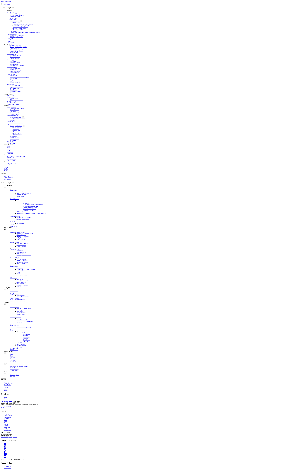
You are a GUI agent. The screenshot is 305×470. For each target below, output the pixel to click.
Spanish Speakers (14, 114)
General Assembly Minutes (20, 28)
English (6, 167)
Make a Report (17, 127)
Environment (13, 75)
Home (5, 397)
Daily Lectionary (11, 97)
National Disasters (14, 58)
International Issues (15, 62)
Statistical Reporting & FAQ (17, 123)
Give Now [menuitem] (6, 176)
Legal (8, 124)
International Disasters (15, 55)
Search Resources (11, 107)
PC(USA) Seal (10, 142)
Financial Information (12, 115)
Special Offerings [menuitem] (8, 177)
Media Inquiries (14, 39)
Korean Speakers (14, 110)
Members (6, 414)
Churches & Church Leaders (14, 45)
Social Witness (13, 18)
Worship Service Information (14, 104)
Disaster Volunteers (15, 57)
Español (6, 169)
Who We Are (10, 12)
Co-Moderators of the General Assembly (23, 24)
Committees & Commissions (20, 27)
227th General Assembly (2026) (21, 25)
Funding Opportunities (19, 118)
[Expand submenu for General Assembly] (21, 21)
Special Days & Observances (14, 102)
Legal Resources (14, 137)
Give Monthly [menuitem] (7, 179)
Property (12, 92)
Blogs (8, 146)
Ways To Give (10, 157)
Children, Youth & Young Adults (18, 47)
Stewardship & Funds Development (16, 156)
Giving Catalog (11, 160)
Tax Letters (13, 140)
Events (5, 420)
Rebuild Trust (16, 130)
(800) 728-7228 (4, 437)
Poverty (12, 81)
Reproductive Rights (15, 82)
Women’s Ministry (14, 72)
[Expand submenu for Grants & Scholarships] (23, 117)
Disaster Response (11, 54)
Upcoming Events (11, 163)
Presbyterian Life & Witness (17, 35)
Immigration (13, 61)
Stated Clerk (16, 22)
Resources (16, 132)
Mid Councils (13, 31)
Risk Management (14, 139)
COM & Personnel (15, 85)
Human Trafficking (15, 78)
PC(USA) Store (11, 143)
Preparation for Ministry (16, 91)
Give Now (3, 173)
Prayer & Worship (14, 112)
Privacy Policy (7, 468)
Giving (5, 428)
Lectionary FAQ (14, 98)
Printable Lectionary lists (16, 100)
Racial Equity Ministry (16, 71)
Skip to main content (6, 1)
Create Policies (17, 133)
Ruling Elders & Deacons (16, 51)
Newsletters (10, 152)
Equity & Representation (16, 87)
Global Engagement (12, 59)
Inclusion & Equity (12, 67)
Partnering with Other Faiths (17, 65)
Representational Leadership (17, 15)
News (8, 147)
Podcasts (9, 149)
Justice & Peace (11, 74)
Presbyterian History (15, 16)
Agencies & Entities (12, 34)
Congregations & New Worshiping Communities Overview (25, 32)
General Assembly (14, 21)
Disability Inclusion (15, 68)
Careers (9, 41)
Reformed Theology (15, 13)
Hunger (12, 80)
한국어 (6, 170)
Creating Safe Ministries (16, 126)
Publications (10, 153)
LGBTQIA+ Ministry (15, 70)
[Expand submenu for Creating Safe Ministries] (23, 126)
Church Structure (11, 19)
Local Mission (13, 90)
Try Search (3, 407)
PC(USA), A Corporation (16, 37)
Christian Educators (15, 48)
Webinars (9, 164)
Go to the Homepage (6, 406)
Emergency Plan (17, 134)
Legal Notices (13, 136)
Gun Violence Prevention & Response (19, 77)
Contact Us (10, 38)
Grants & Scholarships (15, 117)
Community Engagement (16, 49)
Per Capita (12, 120)
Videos (8, 150)
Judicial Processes (14, 88)
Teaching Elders (14, 52)
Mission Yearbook (11, 101)
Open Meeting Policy (18, 29)
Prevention (16, 129)
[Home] (5, 4)
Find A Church (10, 95)
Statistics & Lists (11, 121)
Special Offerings (11, 159)
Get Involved (10, 42)
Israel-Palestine (14, 64)
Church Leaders (8, 415)
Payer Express (7, 430)
